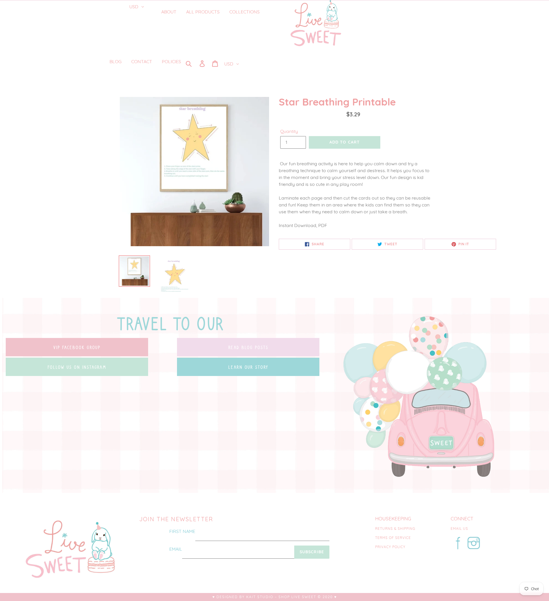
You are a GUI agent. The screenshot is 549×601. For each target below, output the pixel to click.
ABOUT (168, 12)
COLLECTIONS (245, 12)
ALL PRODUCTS (203, 12)
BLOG (116, 61)
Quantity (289, 131)
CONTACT (141, 61)
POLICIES (171, 61)
